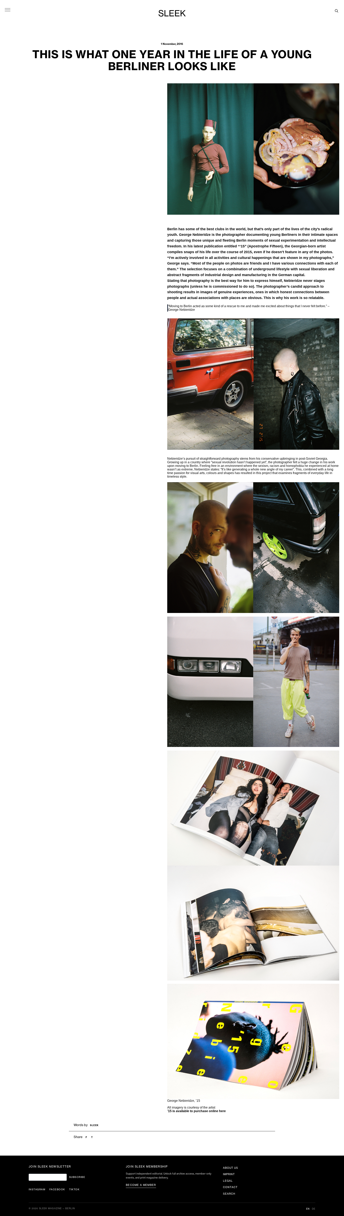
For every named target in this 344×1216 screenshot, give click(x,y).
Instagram (37, 1189)
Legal (228, 1181)
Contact (230, 1187)
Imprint (229, 1174)
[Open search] (336, 11)
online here (217, 1111)
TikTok (74, 1189)
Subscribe (77, 1177)
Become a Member (141, 1185)
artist (211, 1107)
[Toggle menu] (7, 9)
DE (313, 1209)
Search (229, 1193)
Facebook (57, 1189)
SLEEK (172, 14)
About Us (230, 1168)
